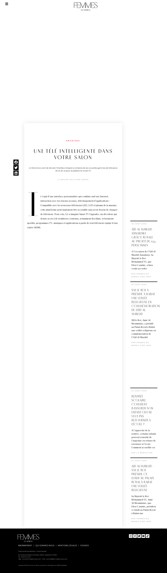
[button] (16, 162)
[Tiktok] (147, 536)
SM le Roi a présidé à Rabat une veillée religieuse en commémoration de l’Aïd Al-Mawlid (145, 302)
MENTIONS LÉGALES (67, 545)
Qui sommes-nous (44, 545)
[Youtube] (143, 536)
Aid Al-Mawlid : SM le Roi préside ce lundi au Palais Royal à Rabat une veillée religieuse (142, 478)
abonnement (25, 545)
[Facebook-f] (135, 536)
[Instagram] (131, 536)
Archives (73, 141)
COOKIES (84, 545)
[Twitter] (139, 536)
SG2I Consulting (61, 565)
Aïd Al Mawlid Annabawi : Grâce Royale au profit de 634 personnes (143, 237)
